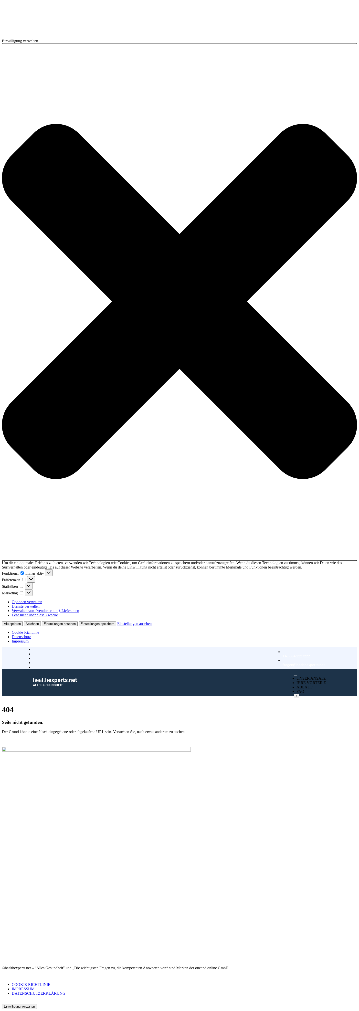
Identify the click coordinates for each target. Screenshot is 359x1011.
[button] (179, 302)
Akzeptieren (12, 624)
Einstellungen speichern (97, 624)
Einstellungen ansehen (60, 624)
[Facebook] (3, 946)
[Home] (55, 685)
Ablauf (304, 687)
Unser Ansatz (311, 678)
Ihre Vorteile (311, 683)
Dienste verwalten (26, 606)
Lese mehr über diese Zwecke (35, 615)
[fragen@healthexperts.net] (303, 658)
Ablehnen (32, 624)
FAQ (300, 691)
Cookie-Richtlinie (25, 632)
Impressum (20, 641)
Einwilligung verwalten (19, 1006)
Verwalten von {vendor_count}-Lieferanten (45, 611)
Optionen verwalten (27, 602)
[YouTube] (3, 955)
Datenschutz (21, 637)
